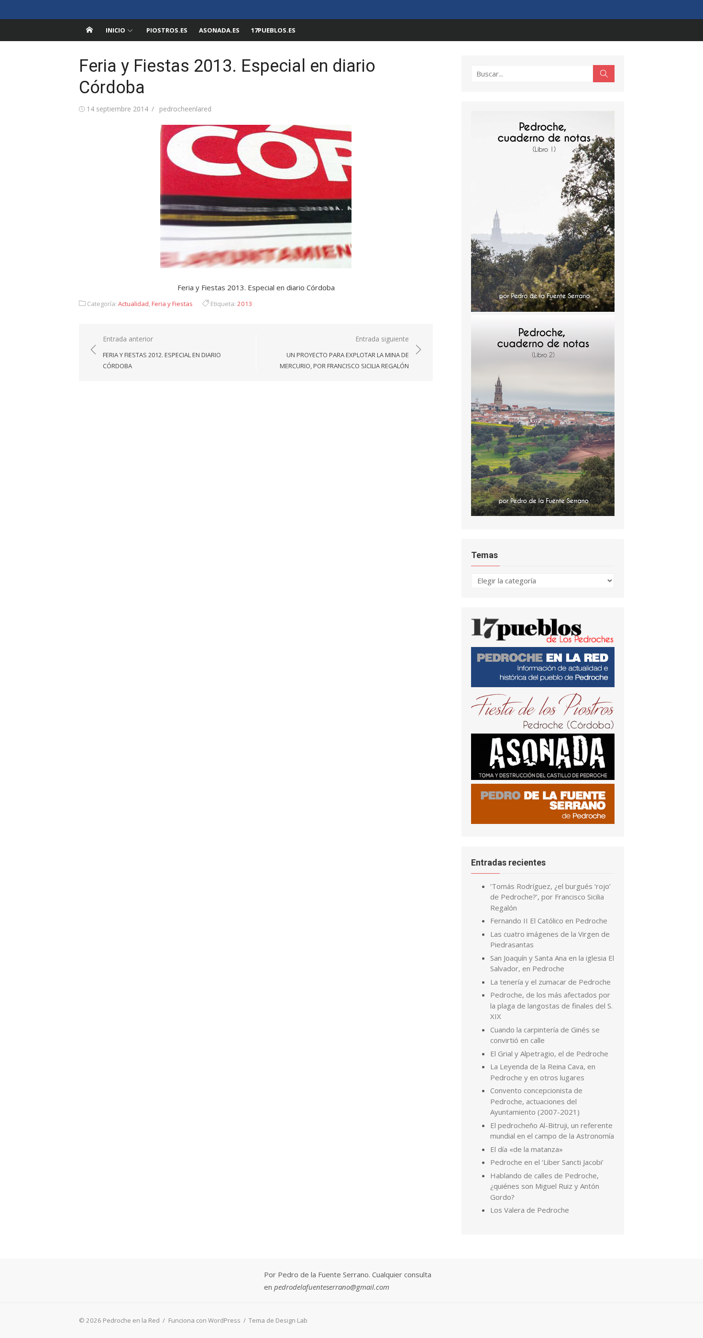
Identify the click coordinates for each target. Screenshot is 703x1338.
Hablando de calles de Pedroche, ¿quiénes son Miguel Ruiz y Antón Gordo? (544, 1186)
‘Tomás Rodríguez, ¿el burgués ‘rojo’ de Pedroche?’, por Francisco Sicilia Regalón (550, 896)
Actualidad (133, 303)
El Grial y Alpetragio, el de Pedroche (549, 1053)
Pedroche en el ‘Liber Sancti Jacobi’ (547, 1162)
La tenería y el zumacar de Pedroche (550, 982)
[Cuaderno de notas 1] (543, 309)
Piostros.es (166, 30)
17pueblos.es (273, 30)
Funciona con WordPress (204, 1320)
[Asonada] (543, 777)
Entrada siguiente (344, 352)
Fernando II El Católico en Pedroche (548, 920)
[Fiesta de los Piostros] (543, 727)
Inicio (115, 30)
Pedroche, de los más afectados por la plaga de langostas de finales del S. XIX (551, 1005)
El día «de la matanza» (526, 1149)
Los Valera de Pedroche (529, 1210)
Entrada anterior (162, 352)
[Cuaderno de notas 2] (543, 513)
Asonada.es (219, 30)
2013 (245, 303)
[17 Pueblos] (543, 641)
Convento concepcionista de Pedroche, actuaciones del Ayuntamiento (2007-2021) (536, 1101)
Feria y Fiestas (172, 303)
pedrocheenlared (185, 108)
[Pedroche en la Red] (89, 30)
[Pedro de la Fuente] (543, 821)
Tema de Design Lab (278, 1320)
